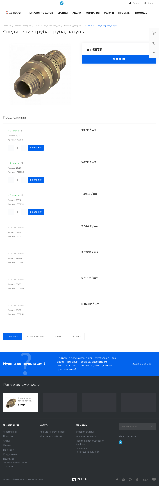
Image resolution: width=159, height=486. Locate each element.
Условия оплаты (85, 431)
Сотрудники (10, 454)
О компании (11, 424)
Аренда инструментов (52, 431)
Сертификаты (10, 466)
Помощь (81, 424)
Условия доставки (86, 436)
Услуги (44, 424)
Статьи (7, 440)
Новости (8, 436)
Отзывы (7, 445)
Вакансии (8, 449)
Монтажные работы (51, 436)
